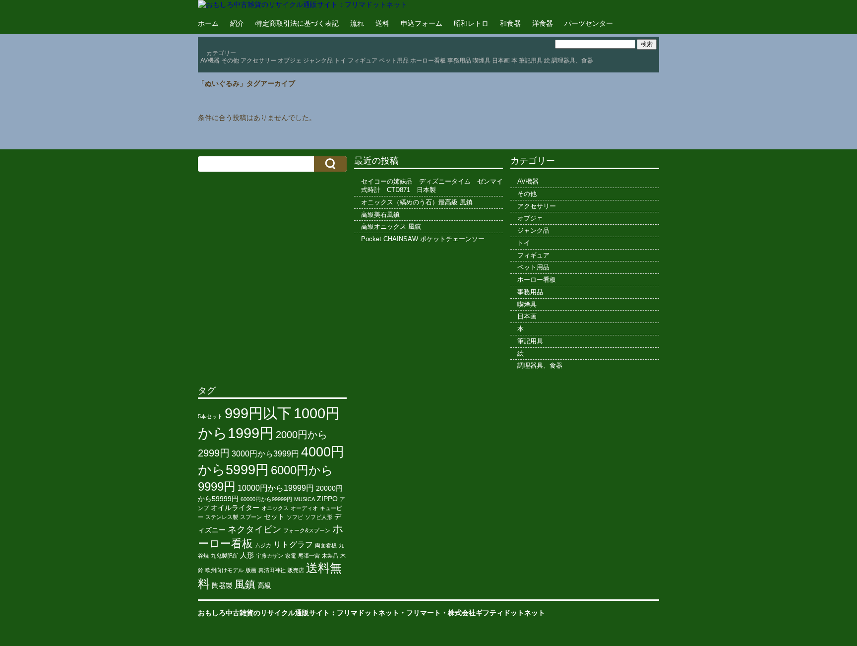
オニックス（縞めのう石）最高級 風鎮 (417, 202)
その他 (230, 61)
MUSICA (304, 499)
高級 (264, 585)
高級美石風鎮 (380, 214)
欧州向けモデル (224, 570)
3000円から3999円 (265, 454)
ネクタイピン (254, 529)
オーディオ (304, 508)
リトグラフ (293, 544)
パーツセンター (588, 23)
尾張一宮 (309, 556)
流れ (357, 23)
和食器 (510, 23)
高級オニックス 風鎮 (391, 226)
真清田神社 (272, 570)
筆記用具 (531, 61)
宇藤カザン (269, 556)
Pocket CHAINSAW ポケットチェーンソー (423, 239)
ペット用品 (394, 61)
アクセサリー (258, 61)
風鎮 (245, 584)
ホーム (208, 23)
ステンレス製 (221, 517)
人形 (247, 555)
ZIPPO (327, 499)
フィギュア (362, 61)
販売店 (296, 570)
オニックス (275, 508)
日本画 (501, 61)
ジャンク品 (318, 61)
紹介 (237, 23)
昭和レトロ (471, 23)
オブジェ (290, 61)
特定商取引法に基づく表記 (297, 23)
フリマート (423, 613)
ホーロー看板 (428, 61)
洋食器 (542, 23)
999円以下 (258, 413)
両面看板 (326, 545)
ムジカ (263, 545)
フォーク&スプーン (306, 530)
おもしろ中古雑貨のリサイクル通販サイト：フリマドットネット (298, 613)
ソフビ (295, 517)
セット (274, 516)
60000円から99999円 (266, 499)
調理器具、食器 (572, 61)
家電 (290, 556)
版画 (250, 570)
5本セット (210, 416)
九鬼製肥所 (224, 556)
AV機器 (210, 61)
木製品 (330, 556)
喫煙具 (481, 61)
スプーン (251, 517)
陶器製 (222, 585)
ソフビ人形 (318, 517)
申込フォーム (421, 23)
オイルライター (235, 508)
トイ (340, 61)
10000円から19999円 (276, 488)
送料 (382, 23)
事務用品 (459, 61)
